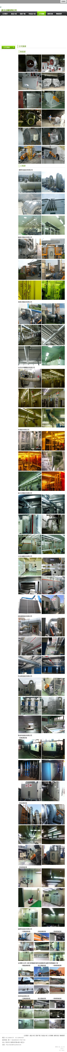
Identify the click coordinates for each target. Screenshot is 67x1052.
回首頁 (63, 1)
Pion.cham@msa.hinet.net (13, 1045)
